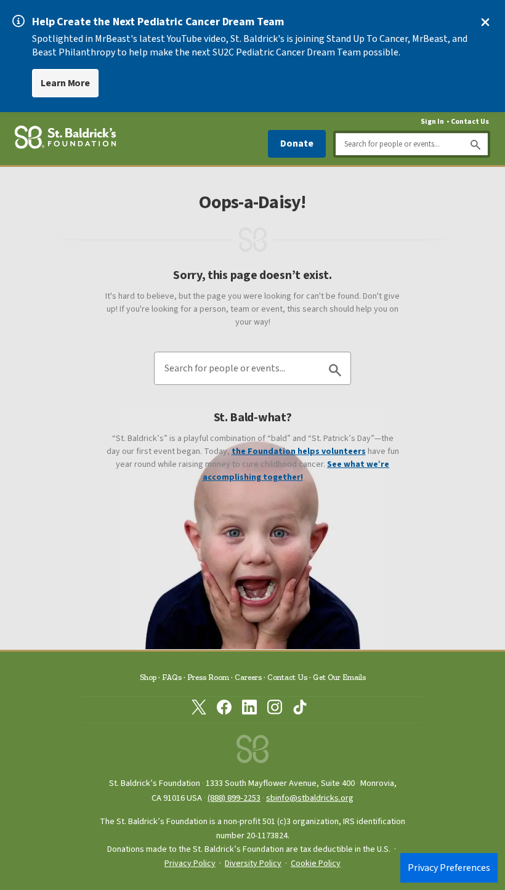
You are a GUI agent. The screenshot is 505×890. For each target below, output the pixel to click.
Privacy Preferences (449, 868)
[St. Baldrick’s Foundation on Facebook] (224, 709)
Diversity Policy (253, 863)
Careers (248, 677)
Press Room (208, 677)
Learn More (65, 83)
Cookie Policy (316, 863)
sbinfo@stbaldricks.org (310, 797)
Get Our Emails (339, 677)
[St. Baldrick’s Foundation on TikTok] (300, 709)
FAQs (172, 677)
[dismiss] (485, 22)
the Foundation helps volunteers (299, 451)
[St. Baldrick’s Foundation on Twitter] (199, 709)
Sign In (432, 121)
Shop (148, 677)
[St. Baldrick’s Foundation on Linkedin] (249, 709)
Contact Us (470, 121)
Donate (296, 143)
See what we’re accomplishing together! (296, 470)
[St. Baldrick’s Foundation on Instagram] (274, 709)
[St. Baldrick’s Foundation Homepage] (65, 139)
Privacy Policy (190, 863)
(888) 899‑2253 (234, 797)
